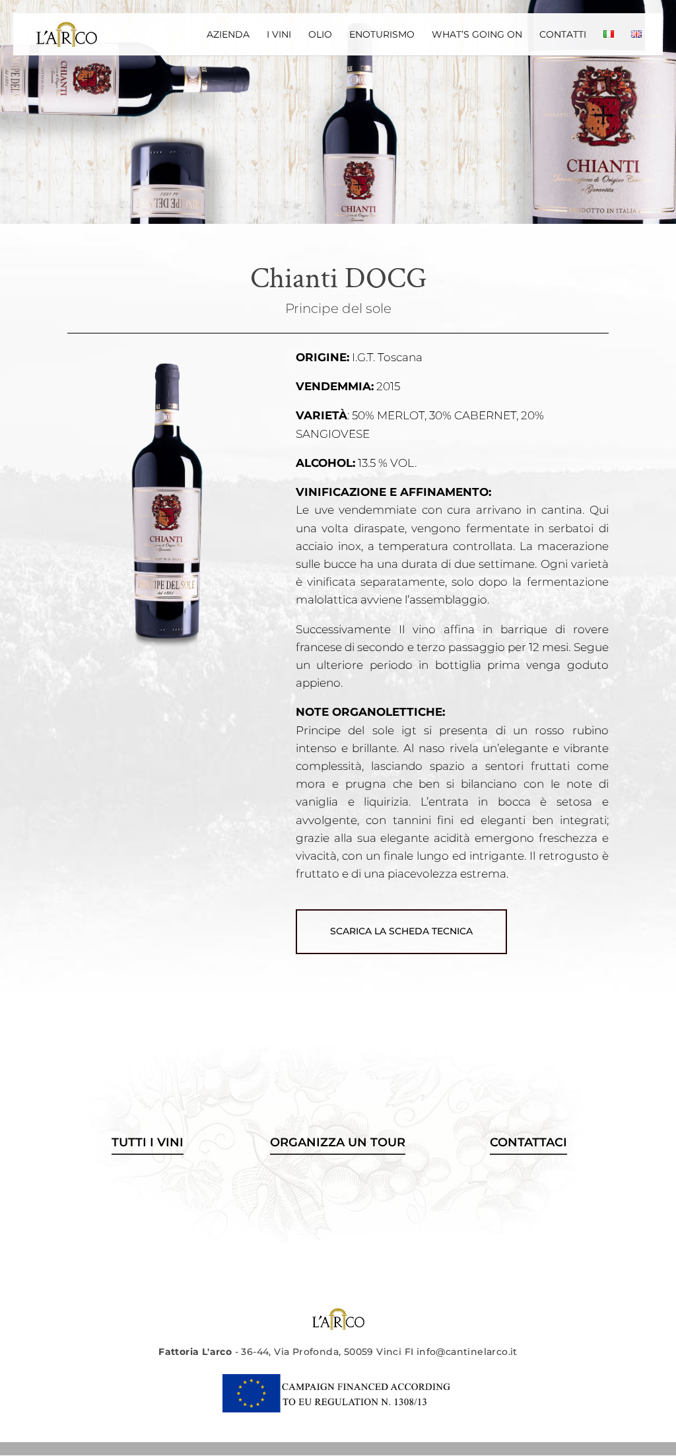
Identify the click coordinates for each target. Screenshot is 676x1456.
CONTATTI (562, 35)
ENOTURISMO (382, 35)
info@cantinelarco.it (467, 1352)
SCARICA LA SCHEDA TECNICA (401, 931)
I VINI (279, 35)
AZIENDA (228, 35)
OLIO (320, 35)
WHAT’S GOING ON (477, 35)
